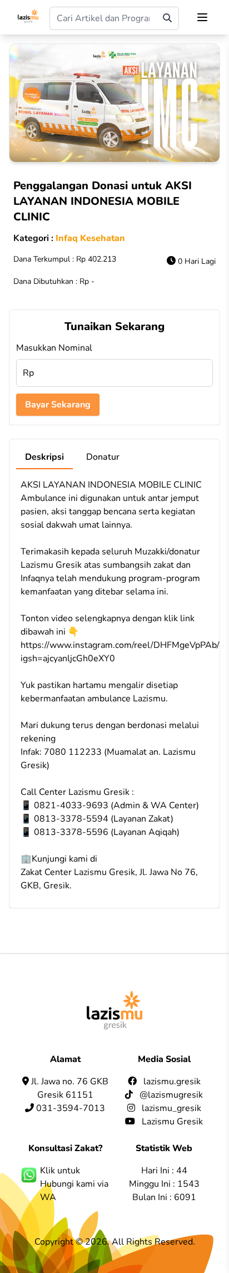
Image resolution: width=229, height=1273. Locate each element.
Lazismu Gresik (172, 1121)
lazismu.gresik (172, 1081)
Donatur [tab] (103, 457)
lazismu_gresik (171, 1108)
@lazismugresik (171, 1095)
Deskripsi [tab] (44, 457)
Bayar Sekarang (58, 405)
